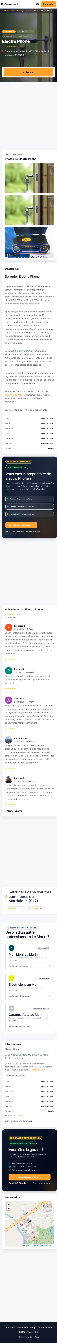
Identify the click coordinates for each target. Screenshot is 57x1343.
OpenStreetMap (39, 1245)
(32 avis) (21, 46)
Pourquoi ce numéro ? (40, 1070)
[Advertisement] (28, 116)
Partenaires (22, 1327)
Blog (32, 1327)
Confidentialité (44, 1327)
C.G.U (22, 1332)
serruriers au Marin (14, 395)
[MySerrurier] (13, 4)
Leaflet (27, 1245)
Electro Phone (17, 1115)
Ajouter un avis (14, 811)
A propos (10, 1327)
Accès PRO (32, 1332)
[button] (29, 1222)
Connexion (48, 4)
